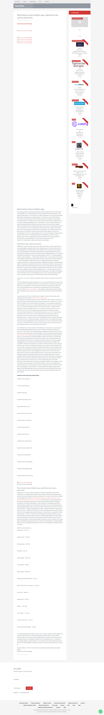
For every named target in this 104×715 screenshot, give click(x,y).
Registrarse (16, 692)
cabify (73, 119)
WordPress (64, 709)
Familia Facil (75, 100)
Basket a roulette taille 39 (23, 335)
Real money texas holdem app (24, 23)
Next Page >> (75, 207)
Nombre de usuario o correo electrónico (22, 671)
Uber (73, 142)
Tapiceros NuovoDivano (78, 41)
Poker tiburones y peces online (39, 298)
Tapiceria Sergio (76, 61)
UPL (73, 183)
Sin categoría (25, 654)
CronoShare (75, 81)
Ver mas (79, 36)
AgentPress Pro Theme (47, 709)
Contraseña (16, 679)
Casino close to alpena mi (32, 289)
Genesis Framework (57, 709)
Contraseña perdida (24, 692)
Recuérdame (18, 688)
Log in (69, 709)
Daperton (74, 164)
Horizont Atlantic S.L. (77, 18)
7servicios (19, 6)
